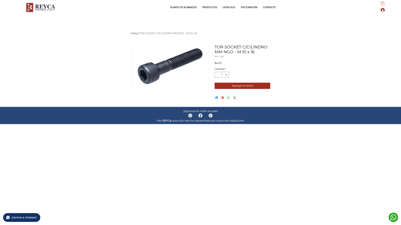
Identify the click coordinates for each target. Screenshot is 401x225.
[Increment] (227, 75)
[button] (382, 3)
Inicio (134, 33)
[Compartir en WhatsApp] (228, 98)
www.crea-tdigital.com (230, 120)
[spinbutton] (222, 75)
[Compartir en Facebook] (217, 98)
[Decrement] (217, 75)
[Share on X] (234, 98)
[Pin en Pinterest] (222, 98)
